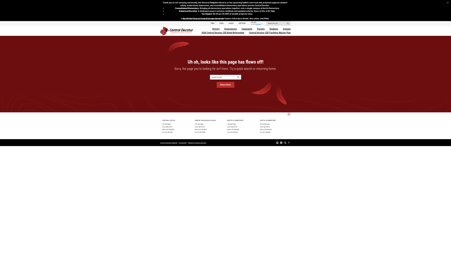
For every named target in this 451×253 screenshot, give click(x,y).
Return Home (225, 85)
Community (247, 29)
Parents (261, 29)
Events (222, 23)
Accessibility (182, 143)
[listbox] (256, 22)
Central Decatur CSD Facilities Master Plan (270, 32)
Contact (231, 23)
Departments (230, 29)
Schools (287, 29)
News (212, 23)
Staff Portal (242, 23)
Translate (258, 24)
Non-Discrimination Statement (168, 143)
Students (273, 29)
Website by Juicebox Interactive (197, 143)
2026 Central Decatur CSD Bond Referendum (223, 32)
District (216, 29)
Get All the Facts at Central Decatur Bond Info (203, 18)
